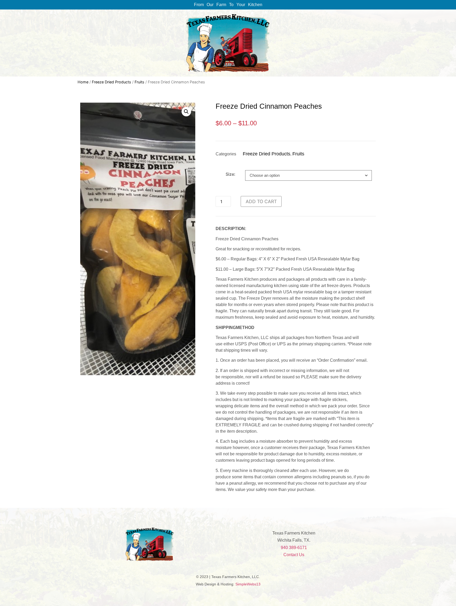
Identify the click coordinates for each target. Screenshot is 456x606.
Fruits (139, 82)
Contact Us (293, 554)
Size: (230, 174)
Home (83, 82)
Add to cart (261, 201)
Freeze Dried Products (111, 82)
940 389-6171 (294, 547)
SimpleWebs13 (247, 584)
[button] (186, 111)
